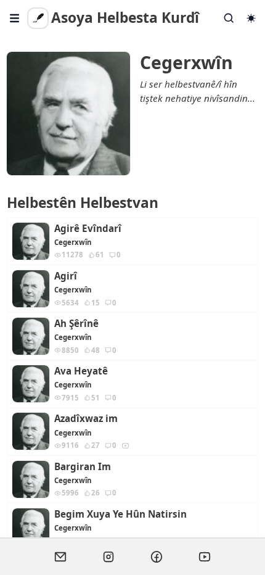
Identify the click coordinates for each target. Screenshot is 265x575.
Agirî (65, 276)
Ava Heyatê (81, 371)
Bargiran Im (82, 467)
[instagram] (108, 556)
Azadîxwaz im (86, 418)
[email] (60, 556)
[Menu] (15, 18)
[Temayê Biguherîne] (251, 18)
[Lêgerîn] (229, 18)
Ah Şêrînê (76, 323)
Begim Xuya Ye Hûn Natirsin (120, 514)
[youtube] (204, 556)
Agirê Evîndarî (87, 228)
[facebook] (156, 556)
